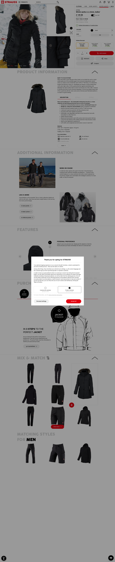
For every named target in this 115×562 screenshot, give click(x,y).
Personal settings (41, 301)
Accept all (73, 301)
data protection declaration (55, 295)
